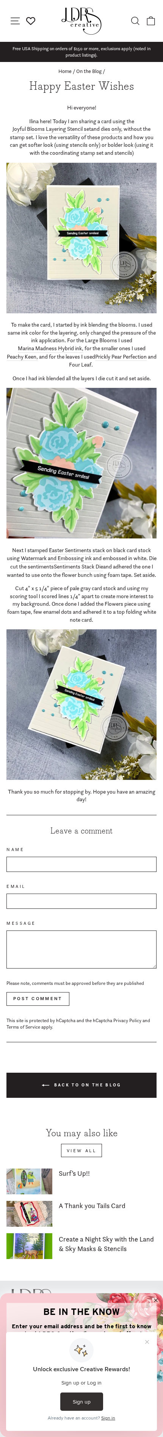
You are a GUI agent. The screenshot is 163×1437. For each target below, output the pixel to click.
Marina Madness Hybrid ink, (50, 348)
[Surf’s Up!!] (29, 1181)
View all (82, 1150)
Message (21, 923)
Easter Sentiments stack (77, 550)
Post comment (38, 998)
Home (65, 71)
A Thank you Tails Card (92, 1206)
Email (16, 886)
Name (15, 849)
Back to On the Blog (87, 1084)
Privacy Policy (127, 1020)
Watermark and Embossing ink (56, 558)
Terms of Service (23, 1027)
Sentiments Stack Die (78, 566)
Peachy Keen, (22, 356)
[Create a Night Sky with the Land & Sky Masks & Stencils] (29, 1246)
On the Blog (89, 71)
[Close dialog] (156, 1300)
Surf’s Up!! (74, 1173)
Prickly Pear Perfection (121, 356)
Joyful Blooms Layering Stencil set (52, 128)
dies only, (111, 128)
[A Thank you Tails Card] (29, 1214)
